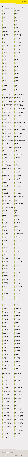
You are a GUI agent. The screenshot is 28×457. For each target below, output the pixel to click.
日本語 (21, 455)
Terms (15, 455)
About (25, 1)
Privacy (17, 455)
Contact (19, 455)
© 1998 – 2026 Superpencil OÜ (6, 455)
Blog (22, 1)
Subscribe (11, 452)
